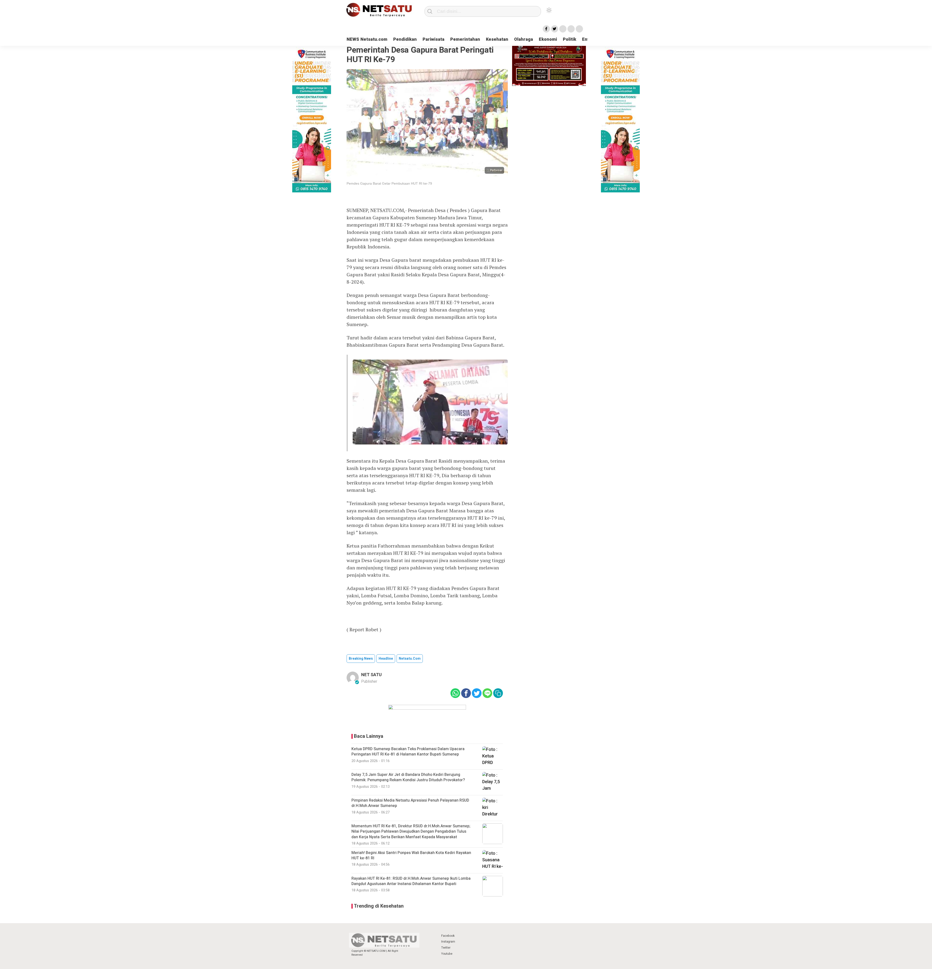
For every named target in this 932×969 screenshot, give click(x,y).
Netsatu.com (410, 658)
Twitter (445, 947)
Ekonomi (548, 39)
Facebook (448, 936)
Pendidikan (405, 39)
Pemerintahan (465, 39)
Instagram (448, 941)
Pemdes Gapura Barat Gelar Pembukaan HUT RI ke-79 (389, 183)
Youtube (446, 954)
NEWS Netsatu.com (367, 39)
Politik (569, 39)
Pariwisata (433, 39)
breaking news (361, 658)
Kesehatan (497, 39)
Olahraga (523, 39)
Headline (386, 658)
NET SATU (371, 675)
